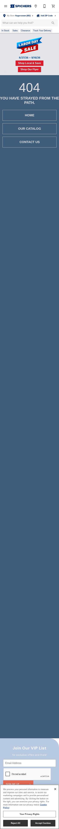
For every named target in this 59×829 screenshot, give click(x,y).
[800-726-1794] (44, 6)
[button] (5, 6)
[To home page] (20, 6)
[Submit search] (53, 23)
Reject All (15, 823)
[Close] (55, 789)
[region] (29, 807)
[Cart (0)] (53, 6)
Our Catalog (29, 128)
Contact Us (30, 142)
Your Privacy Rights (29, 814)
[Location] (35, 6)
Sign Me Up (12, 784)
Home (29, 115)
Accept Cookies (43, 823)
